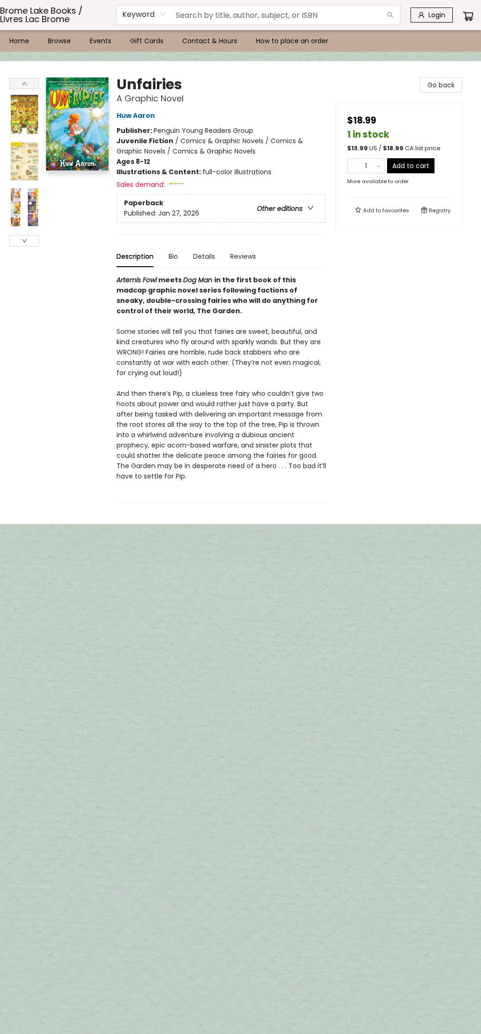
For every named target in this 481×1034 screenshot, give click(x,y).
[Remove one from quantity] (353, 166)
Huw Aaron (135, 115)
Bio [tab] (173, 256)
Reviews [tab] (243, 256)
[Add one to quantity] (378, 166)
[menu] (240, 41)
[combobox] (144, 14)
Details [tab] (204, 256)
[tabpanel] (221, 389)
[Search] (390, 15)
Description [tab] (135, 256)
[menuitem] (19, 41)
